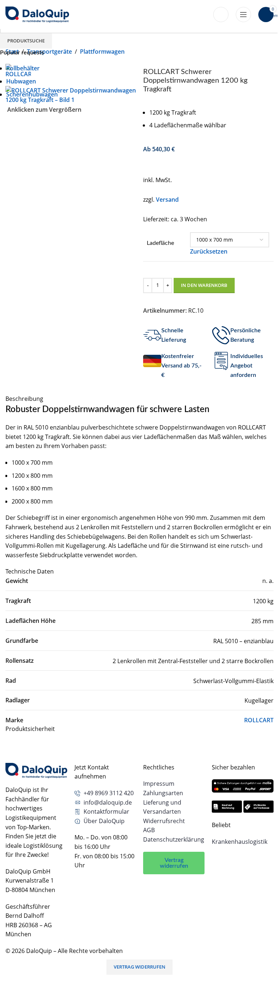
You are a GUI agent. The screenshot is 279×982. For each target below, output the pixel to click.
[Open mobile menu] (243, 14)
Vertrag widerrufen (139, 966)
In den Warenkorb (204, 285)
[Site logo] (37, 14)
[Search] (221, 14)
